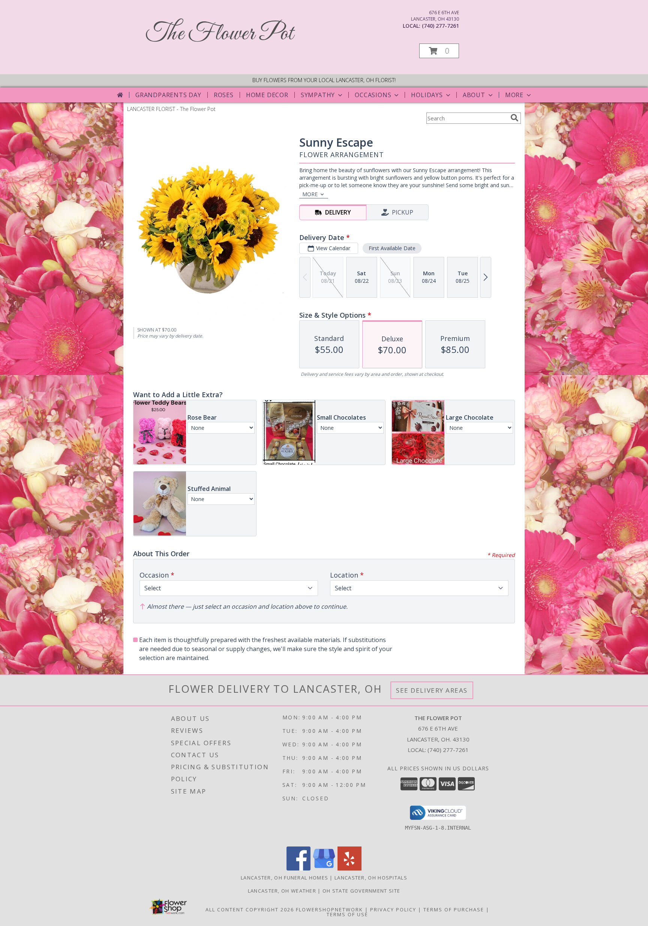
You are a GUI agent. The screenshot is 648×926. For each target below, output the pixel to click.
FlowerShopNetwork (329, 909)
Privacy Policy (393, 909)
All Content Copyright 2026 (250, 909)
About (474, 95)
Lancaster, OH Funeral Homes (284, 877)
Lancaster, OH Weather (282, 890)
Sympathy (318, 95)
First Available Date (392, 248)
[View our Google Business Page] (324, 868)
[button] (439, 51)
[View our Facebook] (298, 868)
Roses (224, 95)
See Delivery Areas (432, 690)
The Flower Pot (219, 34)
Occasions (373, 95)
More (514, 95)
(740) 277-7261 (440, 25)
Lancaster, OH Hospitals (370, 877)
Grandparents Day (168, 95)
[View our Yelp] (350, 868)
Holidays (426, 95)
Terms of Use (347, 914)
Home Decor (267, 95)
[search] (514, 118)
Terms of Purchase (453, 909)
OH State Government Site (361, 890)
